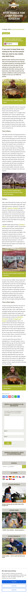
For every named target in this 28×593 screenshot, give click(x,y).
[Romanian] (10, 479)
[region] (14, 580)
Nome (6, 430)
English (9, 43)
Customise (14, 585)
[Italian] (16, 477)
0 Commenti (6, 33)
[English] (3, 477)
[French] (7, 477)
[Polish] (7, 479)
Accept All (14, 581)
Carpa (12, 29)
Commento (7, 415)
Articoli (22, 29)
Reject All (14, 589)
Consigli (17, 29)
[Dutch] (23, 477)
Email (6, 436)
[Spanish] (13, 477)
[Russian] (13, 479)
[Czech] (20, 477)
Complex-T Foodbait (12, 208)
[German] (10, 477)
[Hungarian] (3, 479)
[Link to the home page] (14, 5)
